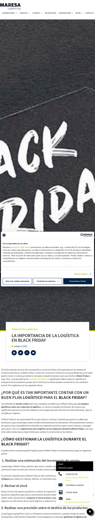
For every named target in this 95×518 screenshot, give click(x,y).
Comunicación (65, 13)
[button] (14, 352)
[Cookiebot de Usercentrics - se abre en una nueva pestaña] (82, 235)
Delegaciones (50, 13)
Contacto (89, 13)
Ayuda (78, 13)
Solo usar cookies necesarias (17, 281)
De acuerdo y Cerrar (78, 281)
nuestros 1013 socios (21, 247)
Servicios (24, 13)
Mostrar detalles (81, 274)
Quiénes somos (8, 13)
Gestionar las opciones (46, 281)
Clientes (36, 13)
